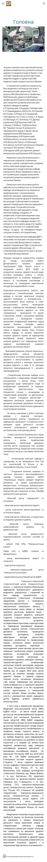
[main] (23, 21)
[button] (3, 3)
